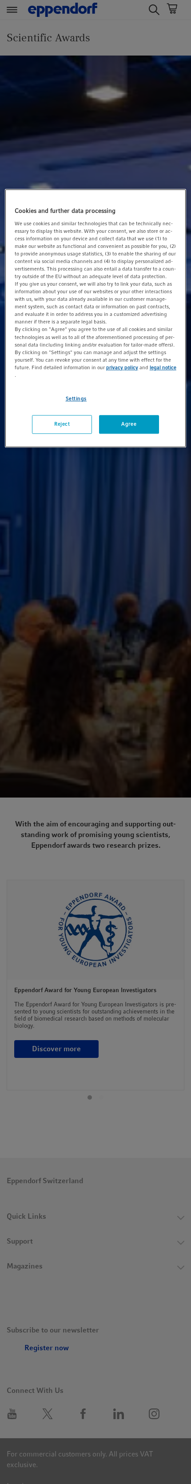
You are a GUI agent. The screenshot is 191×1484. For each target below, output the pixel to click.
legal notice (163, 367)
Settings (76, 398)
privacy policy (122, 367)
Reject (62, 424)
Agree (128, 424)
